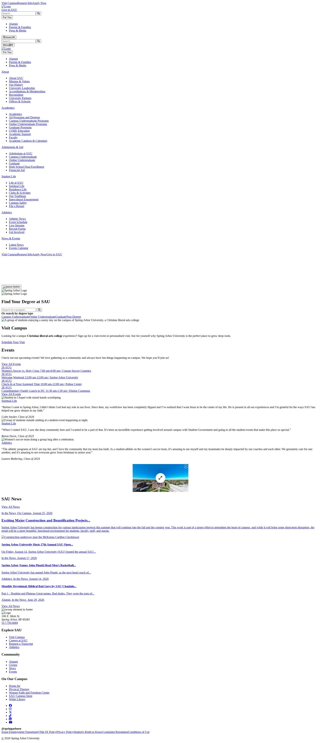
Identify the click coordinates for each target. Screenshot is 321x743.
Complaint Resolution (115, 732)
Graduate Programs (20, 127)
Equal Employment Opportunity (20, 732)
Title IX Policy (47, 732)
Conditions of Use (139, 732)
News (12, 668)
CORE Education (19, 130)
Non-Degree (73, 316)
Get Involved (16, 232)
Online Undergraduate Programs (28, 124)
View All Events (11, 364)
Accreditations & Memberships (27, 91)
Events (13, 671)
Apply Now (39, 3)
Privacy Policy (65, 732)
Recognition (16, 94)
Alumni (13, 23)
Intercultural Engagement (23, 199)
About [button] (5, 71)
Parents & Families (20, 27)
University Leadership (22, 88)
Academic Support (20, 134)
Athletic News (17, 218)
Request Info (24, 3)
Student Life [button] (8, 176)
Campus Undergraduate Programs (29, 120)
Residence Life (18, 189)
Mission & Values (19, 81)
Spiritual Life (16, 186)
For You (7, 17)
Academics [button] (7, 107)
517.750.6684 (9, 622)
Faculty (13, 137)
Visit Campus (9, 3)
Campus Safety (18, 202)
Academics (15, 114)
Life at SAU (16, 182)
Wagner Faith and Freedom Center (29, 692)
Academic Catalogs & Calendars (28, 140)
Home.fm (14, 686)
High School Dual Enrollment (26, 166)
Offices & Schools (19, 101)
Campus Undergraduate (23, 156)
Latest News (16, 244)
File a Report (16, 206)
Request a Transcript (21, 643)
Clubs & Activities (19, 192)
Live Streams (16, 225)
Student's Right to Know (88, 732)
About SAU (16, 78)
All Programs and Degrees (24, 117)
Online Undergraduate (22, 160)
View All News (10, 506)
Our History (16, 84)
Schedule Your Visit (13, 342)
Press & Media (17, 30)
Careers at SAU (18, 640)
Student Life (8, 423)
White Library (17, 699)
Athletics (6, 442)
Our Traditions (17, 196)
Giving (13, 665)
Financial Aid (17, 170)
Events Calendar (18, 248)
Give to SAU (9, 9)
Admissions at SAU (20, 153)
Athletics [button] (6, 212)
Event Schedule (18, 222)
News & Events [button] (10, 238)
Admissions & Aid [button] (12, 147)
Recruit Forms (17, 228)
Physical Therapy (19, 689)
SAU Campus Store (20, 696)
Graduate (14, 163)
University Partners (20, 98)
